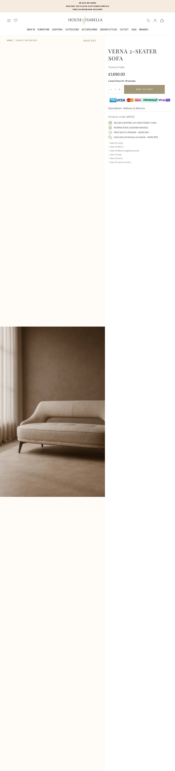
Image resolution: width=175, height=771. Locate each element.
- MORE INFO (142, 132)
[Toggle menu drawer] (9, 21)
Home (9, 40)
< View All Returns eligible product (123, 150)
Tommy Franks (116, 67)
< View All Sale (114, 154)
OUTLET (124, 29)
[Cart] (162, 21)
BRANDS (143, 29)
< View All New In (116, 146)
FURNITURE (43, 29)
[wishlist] (16, 20)
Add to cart (144, 89)
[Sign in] (155, 21)
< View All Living (115, 143)
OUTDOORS (72, 29)
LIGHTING (57, 29)
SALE (134, 29)
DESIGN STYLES (108, 29)
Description (115, 108)
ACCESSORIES (89, 29)
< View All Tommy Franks (119, 162)
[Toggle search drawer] (148, 21)
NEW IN (31, 29)
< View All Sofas (115, 158)
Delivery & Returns (134, 108)
